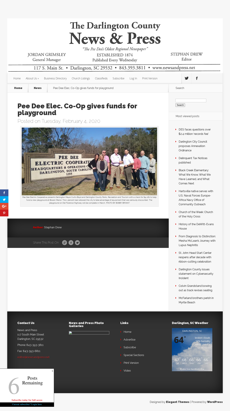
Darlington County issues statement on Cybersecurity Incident (196, 274)
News (38, 88)
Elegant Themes (177, 402)
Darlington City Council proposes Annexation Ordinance (193, 146)
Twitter (77, 243)
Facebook (71, 243)
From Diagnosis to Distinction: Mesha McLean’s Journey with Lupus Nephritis (197, 241)
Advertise (129, 339)
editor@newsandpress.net (33, 357)
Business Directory (55, 78)
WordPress (215, 402)
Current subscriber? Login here (27, 404)
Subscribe (118, 78)
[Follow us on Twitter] (187, 78)
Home (17, 78)
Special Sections (134, 355)
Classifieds (101, 78)
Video (127, 370)
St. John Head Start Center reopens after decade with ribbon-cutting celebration (195, 257)
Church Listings (81, 78)
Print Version (149, 78)
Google (64, 243)
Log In (133, 78)
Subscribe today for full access (27, 400)
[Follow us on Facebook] (197, 78)
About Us (31, 78)
